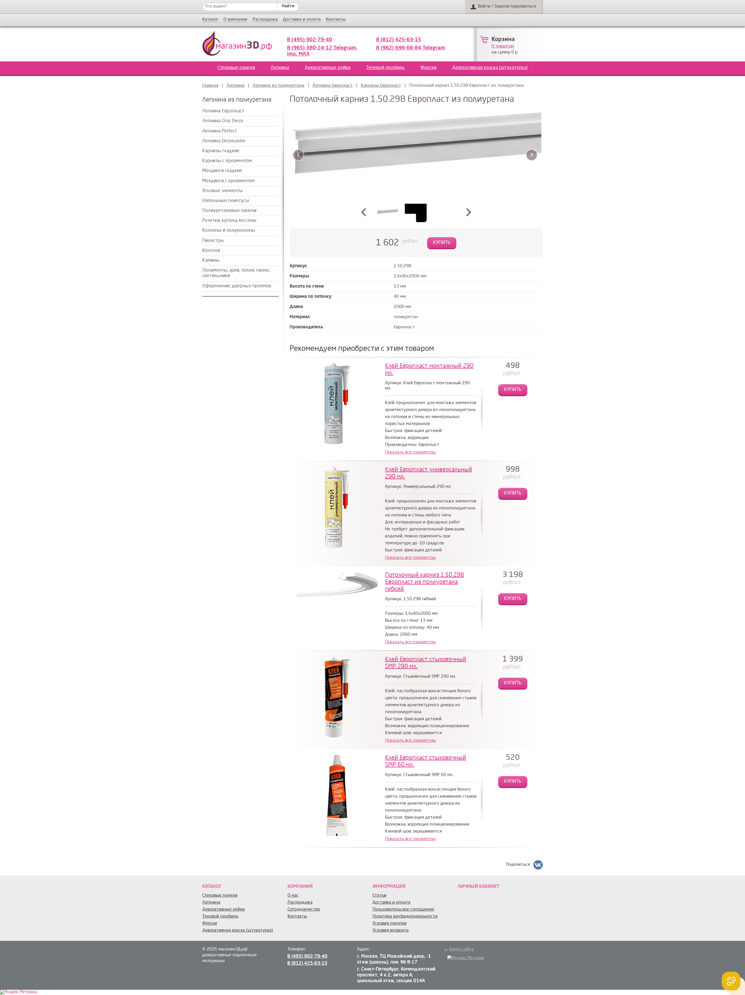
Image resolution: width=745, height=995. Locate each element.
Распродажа (265, 20)
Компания (300, 886)
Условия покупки (389, 923)
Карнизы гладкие (221, 151)
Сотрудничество (304, 909)
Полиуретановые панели (229, 210)
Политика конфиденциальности (405, 916)
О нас (293, 895)
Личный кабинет (478, 886)
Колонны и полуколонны (228, 230)
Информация (388, 886)
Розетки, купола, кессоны (229, 220)
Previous (298, 155)
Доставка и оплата (302, 20)
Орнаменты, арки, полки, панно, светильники (236, 273)
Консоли (211, 250)
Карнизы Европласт (381, 86)
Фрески (429, 67)
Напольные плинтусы (225, 201)
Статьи (379, 895)
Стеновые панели (236, 67)
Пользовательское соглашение (403, 909)
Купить (441, 242)
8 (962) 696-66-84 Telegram (410, 48)
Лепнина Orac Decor (222, 121)
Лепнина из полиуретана (278, 86)
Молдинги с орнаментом (228, 181)
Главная (210, 86)
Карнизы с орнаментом (227, 161)
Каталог (210, 20)
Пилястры (213, 240)
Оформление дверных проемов (236, 286)
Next (532, 155)
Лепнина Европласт (333, 86)
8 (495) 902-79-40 (309, 40)
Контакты (335, 20)
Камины (210, 260)
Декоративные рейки (327, 67)
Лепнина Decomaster (224, 141)
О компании (235, 20)
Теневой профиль (385, 67)
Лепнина (280, 67)
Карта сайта (461, 949)
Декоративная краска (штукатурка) (490, 67)
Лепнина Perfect (219, 131)
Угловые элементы (222, 191)
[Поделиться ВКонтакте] (538, 865)
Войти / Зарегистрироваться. (507, 6)
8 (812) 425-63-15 (398, 40)
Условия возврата (390, 930)
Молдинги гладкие (222, 171)
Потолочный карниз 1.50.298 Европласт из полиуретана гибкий (424, 582)
